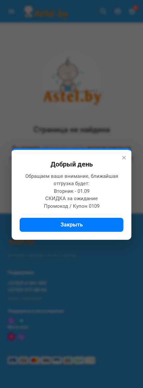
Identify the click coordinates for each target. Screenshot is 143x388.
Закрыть (72, 224)
